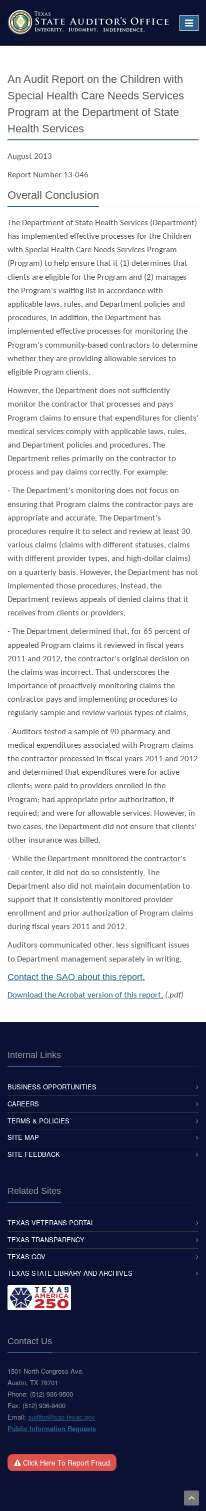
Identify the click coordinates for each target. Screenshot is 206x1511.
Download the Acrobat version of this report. (85, 995)
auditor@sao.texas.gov (61, 1417)
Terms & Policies (39, 1120)
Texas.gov (27, 1256)
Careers (23, 1103)
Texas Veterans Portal (51, 1222)
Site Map (23, 1137)
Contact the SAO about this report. (76, 977)
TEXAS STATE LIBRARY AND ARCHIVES (70, 1273)
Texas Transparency (46, 1239)
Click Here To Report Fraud (65, 1463)
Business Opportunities (52, 1086)
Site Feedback (34, 1154)
